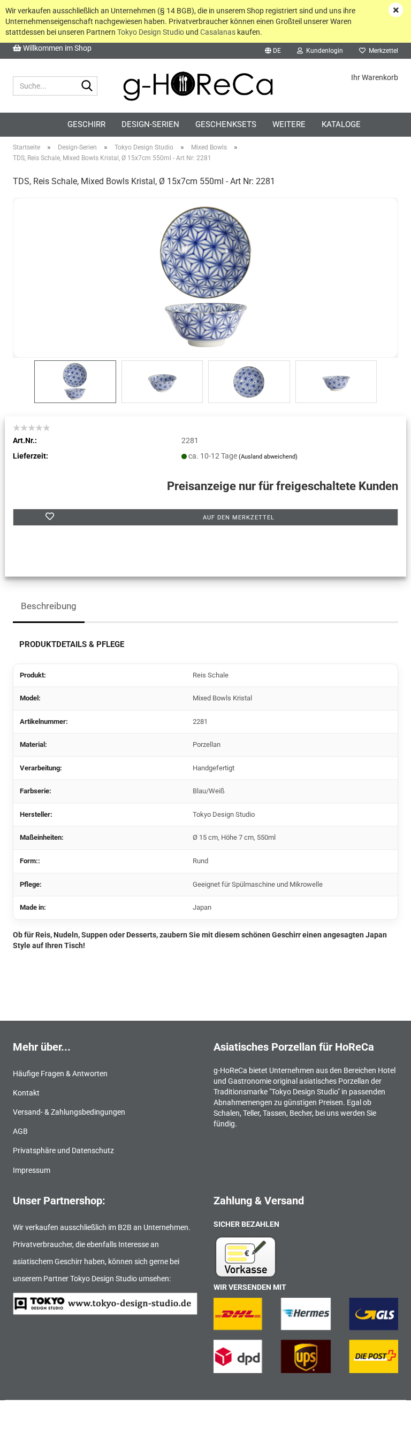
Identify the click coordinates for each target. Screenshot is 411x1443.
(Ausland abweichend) (268, 456)
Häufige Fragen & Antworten (60, 1073)
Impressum (31, 1170)
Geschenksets (225, 124)
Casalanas (217, 32)
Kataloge (341, 124)
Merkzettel (382, 50)
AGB (20, 1131)
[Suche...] (87, 86)
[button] (273, 51)
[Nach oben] (382, 1427)
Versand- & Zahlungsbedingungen (69, 1112)
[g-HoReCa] (205, 86)
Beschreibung (49, 606)
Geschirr (86, 124)
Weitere (289, 124)
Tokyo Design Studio (150, 32)
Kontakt (26, 1093)
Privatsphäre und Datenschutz (63, 1150)
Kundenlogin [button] (323, 50)
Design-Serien (150, 124)
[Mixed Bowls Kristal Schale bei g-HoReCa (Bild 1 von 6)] (205, 277)
